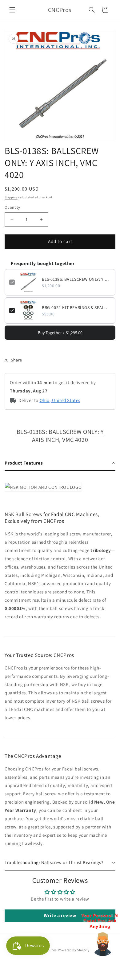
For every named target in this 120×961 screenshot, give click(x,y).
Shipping (11, 197)
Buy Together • (60, 332)
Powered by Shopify (74, 950)
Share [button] (16, 360)
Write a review (60, 915)
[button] (12, 10)
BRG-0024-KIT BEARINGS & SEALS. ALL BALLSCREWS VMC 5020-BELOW (76, 307)
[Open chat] (102, 944)
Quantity (12, 207)
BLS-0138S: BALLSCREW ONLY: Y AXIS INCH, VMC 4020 (76, 279)
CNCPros (50, 950)
